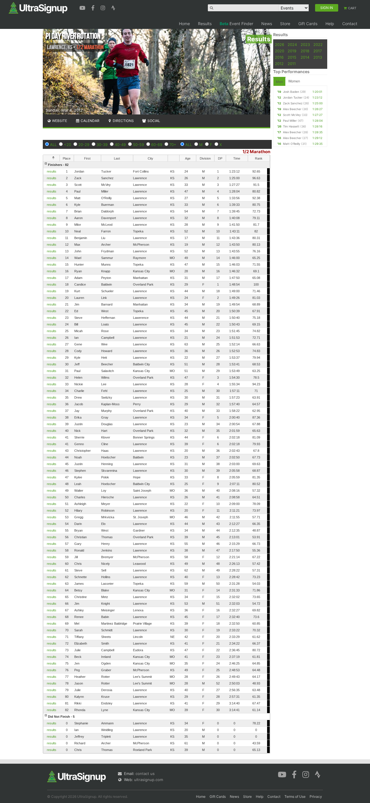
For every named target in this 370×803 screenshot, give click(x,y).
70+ (172, 144)
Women (294, 81)
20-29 (83, 144)
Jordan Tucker (293, 97)
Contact (349, 23)
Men (279, 81)
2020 (279, 51)
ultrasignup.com (148, 779)
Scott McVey (292, 114)
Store (285, 23)
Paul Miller (290, 120)
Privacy (316, 796)
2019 (292, 51)
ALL (53, 144)
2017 (317, 51)
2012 (279, 63)
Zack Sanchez (292, 103)
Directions (123, 121)
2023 (305, 44)
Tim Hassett (291, 126)
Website (59, 121)
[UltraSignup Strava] (113, 7)
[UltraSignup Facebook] (93, 7)
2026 (279, 44)
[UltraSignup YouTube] (83, 7)
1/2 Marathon (256, 151)
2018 (305, 51)
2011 (292, 63)
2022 (318, 44)
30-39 (102, 144)
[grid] (156, 457)
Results (205, 23)
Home (184, 23)
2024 (292, 44)
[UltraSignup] (38, 7)
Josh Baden (291, 91)
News (266, 23)
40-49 (120, 144)
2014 (305, 57)
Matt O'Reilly (291, 143)
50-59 (138, 144)
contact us (145, 773)
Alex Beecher (292, 109)
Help (329, 23)
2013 (317, 57)
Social (153, 121)
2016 (279, 57)
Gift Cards (307, 23)
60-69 (156, 144)
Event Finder (236, 23)
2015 (292, 57)
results (51, 171)
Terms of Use (295, 796)
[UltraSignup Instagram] (103, 7)
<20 (67, 144)
